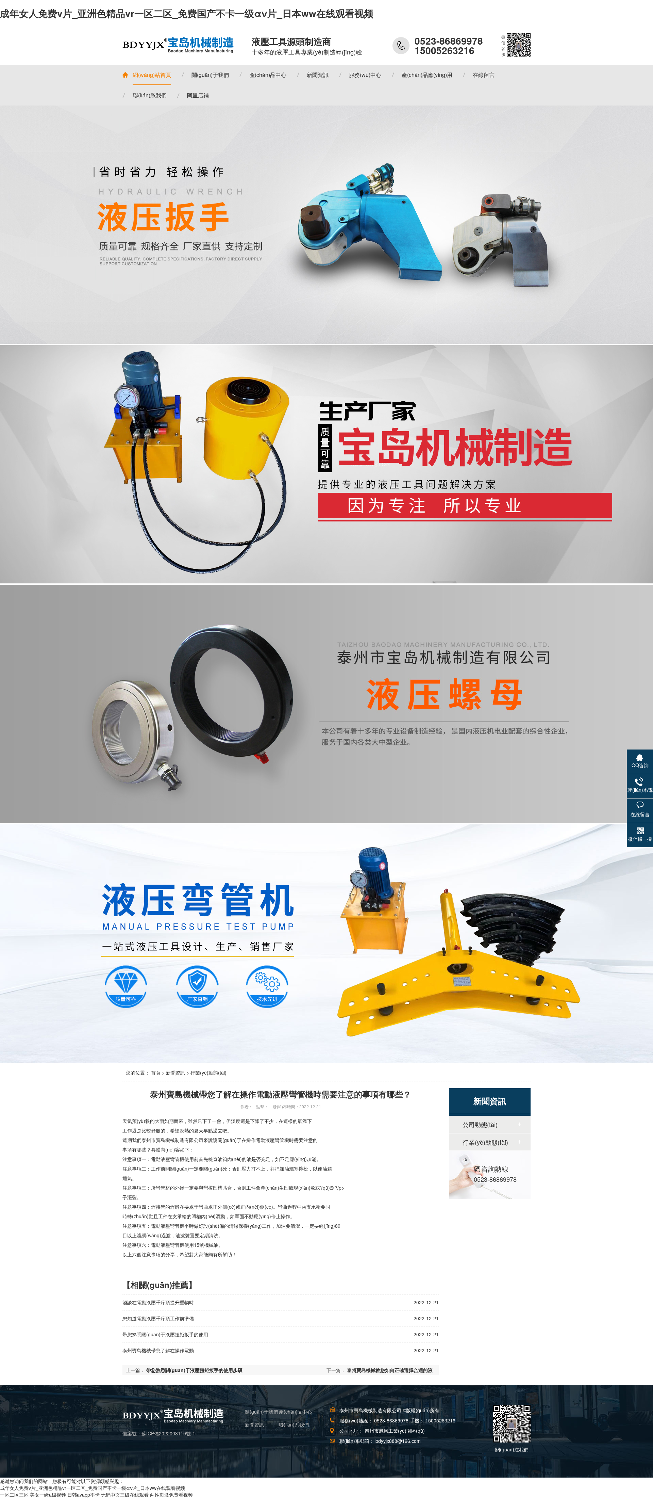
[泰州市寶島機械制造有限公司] (178, 45)
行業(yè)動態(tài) (208, 1072)
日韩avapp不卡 (83, 1494)
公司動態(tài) (480, 1124)
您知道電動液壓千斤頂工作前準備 (158, 1318)
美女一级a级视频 (48, 1494)
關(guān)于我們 (261, 1411)
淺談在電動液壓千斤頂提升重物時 (158, 1302)
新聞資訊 (175, 1072)
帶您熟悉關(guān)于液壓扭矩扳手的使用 (165, 1334)
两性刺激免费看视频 (171, 1494)
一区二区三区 (14, 1494)
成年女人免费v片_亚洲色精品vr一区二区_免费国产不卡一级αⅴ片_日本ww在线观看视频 (186, 13)
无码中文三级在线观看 (125, 1494)
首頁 (156, 1072)
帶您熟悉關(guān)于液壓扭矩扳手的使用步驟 (194, 1370)
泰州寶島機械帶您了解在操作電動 (158, 1350)
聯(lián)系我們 (294, 1424)
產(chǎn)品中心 (295, 1411)
